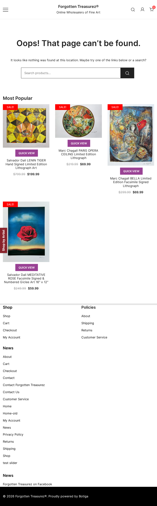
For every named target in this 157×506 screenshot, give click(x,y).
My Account (11, 337)
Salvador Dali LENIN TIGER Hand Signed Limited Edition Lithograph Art (26, 163)
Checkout (10, 330)
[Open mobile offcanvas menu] (5, 9)
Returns (86, 330)
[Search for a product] (133, 9)
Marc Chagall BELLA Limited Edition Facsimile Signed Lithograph (130, 182)
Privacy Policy (13, 434)
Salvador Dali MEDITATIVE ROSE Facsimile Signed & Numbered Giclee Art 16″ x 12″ (26, 278)
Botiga (83, 496)
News (7, 427)
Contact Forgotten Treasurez (24, 385)
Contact (9, 378)
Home (7, 406)
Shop (6, 316)
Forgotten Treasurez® (78, 6)
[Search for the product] (127, 73)
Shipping (87, 323)
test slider (10, 463)
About (85, 316)
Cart (6, 323)
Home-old (10, 413)
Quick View (27, 153)
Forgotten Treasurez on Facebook (27, 484)
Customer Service (94, 337)
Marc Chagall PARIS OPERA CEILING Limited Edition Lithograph (78, 154)
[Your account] (142, 9)
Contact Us (11, 392)
